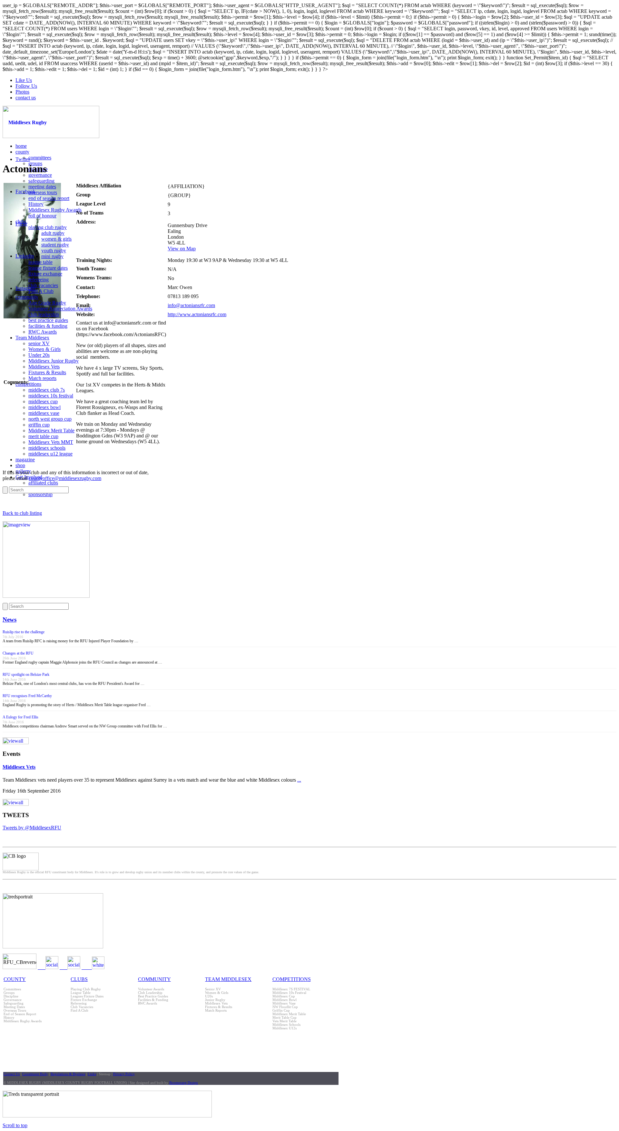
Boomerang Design (183, 1083)
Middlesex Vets (19, 767)
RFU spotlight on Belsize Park (26, 674)
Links (92, 1074)
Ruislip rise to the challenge (23, 632)
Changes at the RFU (18, 653)
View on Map (182, 248)
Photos (22, 92)
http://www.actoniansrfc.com (197, 314)
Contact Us (12, 1074)
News (9, 619)
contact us (25, 97)
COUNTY (15, 979)
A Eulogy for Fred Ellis (20, 717)
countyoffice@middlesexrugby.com (65, 478)
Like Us (23, 80)
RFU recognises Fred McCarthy (27, 696)
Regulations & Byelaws (68, 1074)
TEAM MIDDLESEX (228, 979)
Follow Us (26, 86)
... (299, 780)
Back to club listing (22, 513)
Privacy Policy (124, 1074)
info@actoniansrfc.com (191, 305)
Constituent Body (35, 1074)
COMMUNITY (154, 979)
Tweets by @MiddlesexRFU (32, 827)
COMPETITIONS (291, 979)
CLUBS (79, 979)
